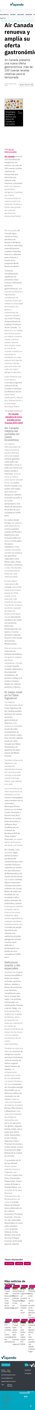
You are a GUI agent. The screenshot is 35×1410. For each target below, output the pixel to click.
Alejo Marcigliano (10, 150)
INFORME (16, 1320)
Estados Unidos (19, 1286)
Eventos (8, 1320)
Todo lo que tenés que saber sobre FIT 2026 (22, 1334)
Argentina (29, 14)
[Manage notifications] (30, 1406)
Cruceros (10, 1378)
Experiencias (11, 1375)
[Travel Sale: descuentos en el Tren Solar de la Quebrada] (7, 1287)
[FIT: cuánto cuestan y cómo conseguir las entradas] (7, 1321)
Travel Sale (9, 1286)
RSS (25, 1396)
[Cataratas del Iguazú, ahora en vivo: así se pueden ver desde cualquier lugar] (31, 1321)
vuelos (27, 1263)
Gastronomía (11, 1381)
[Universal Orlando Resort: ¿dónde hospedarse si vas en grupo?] (15, 1287)
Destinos (13, 14)
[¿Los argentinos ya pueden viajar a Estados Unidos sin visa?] (23, 1287)
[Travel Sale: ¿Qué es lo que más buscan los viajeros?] (15, 1321)
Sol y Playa (9, 1370)
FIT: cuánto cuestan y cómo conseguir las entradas (8, 1333)
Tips (2, 1384)
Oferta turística (4, 1370)
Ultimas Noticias (9, 1385)
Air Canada (9, 156)
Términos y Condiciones (5, 1407)
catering (19, 1263)
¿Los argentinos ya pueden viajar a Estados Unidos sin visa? (25, 1302)
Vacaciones (20, 14)
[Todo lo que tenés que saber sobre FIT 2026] (23, 1321)
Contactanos (24, 1393)
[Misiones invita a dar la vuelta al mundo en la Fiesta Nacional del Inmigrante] (31, 1287)
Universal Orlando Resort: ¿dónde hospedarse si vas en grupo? (17, 1299)
